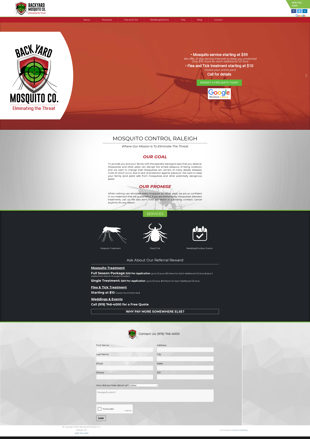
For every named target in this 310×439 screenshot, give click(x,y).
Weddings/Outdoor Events (199, 248)
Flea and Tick (131, 20)
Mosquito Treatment (111, 248)
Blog (199, 20)
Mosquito (107, 20)
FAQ (183, 20)
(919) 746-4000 (81, 433)
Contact (218, 20)
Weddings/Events (159, 20)
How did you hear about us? (112, 385)
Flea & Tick (155, 248)
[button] (4, 75)
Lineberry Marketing (240, 430)
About (86, 20)
